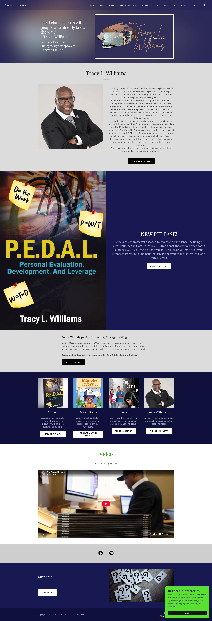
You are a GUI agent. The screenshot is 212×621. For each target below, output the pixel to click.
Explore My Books (141, 161)
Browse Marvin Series (88, 434)
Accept (187, 613)
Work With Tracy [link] (127, 5)
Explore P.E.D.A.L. (53, 434)
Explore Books (73, 362)
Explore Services (159, 431)
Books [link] (112, 5)
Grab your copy (159, 266)
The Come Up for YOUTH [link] (175, 5)
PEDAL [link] (102, 5)
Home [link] (93, 5)
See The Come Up (123, 431)
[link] (15, 5)
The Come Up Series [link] (150, 5)
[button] (195, 5)
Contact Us (48, 592)
